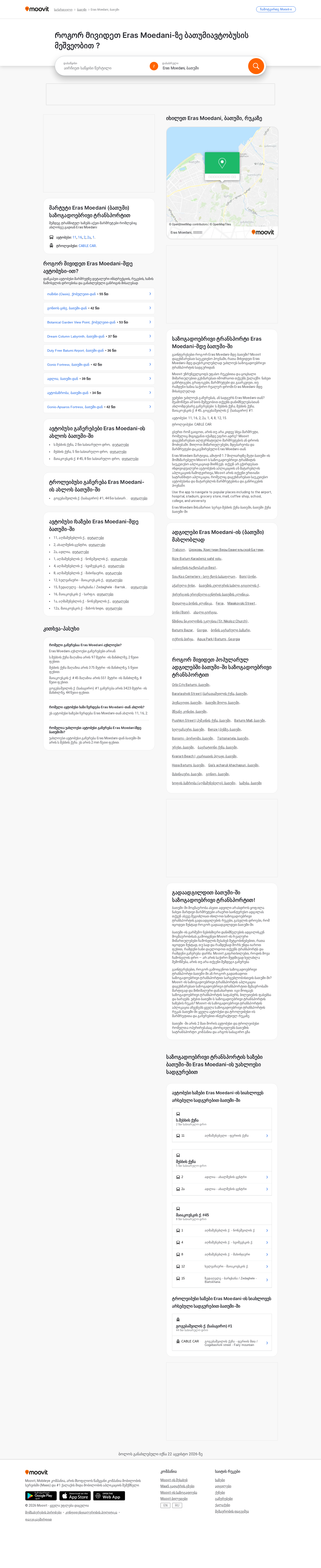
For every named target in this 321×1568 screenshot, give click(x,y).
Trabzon (178, 550)
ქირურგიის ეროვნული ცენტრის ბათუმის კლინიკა (210, 594)
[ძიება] (256, 66)
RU (177, 1505)
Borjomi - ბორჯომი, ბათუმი (192, 738)
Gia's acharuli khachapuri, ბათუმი (233, 765)
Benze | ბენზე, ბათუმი (224, 729)
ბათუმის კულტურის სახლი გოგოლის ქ (229, 585)
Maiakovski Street (241, 603)
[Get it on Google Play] (41, 1495)
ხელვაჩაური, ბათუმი (188, 729)
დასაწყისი (70, 63)
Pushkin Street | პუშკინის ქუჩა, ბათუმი (201, 720)
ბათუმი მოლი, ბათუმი (222, 702)
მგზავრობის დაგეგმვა (232, 1511)
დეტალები (120, 444)
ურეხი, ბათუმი (183, 747)
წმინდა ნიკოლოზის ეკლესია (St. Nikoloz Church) (210, 621)
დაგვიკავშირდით (38, 1519)
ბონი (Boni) (180, 612)
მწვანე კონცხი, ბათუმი (189, 711)
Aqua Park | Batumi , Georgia (218, 639)
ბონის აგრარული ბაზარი (230, 630)
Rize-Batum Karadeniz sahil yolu (196, 559)
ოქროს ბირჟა (182, 639)
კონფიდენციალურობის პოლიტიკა (91, 1512)
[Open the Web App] (109, 1495)
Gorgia (202, 630)
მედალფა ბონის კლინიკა (192, 603)
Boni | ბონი (247, 576)
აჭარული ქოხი (183, 585)
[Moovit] (37, 9)
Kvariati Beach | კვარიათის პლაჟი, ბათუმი (204, 756)
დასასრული (170, 63)
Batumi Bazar (182, 630)
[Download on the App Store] (75, 1495)
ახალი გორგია (205, 612)
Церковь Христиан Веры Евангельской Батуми (226, 550)
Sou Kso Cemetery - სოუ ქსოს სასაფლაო (203, 576)
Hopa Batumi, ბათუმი (188, 765)
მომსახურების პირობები (43, 1512)
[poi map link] (222, 183)
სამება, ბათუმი (250, 783)
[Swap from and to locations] (154, 66)
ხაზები (220, 1480)
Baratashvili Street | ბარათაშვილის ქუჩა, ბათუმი (209, 694)
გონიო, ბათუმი (217, 774)
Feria (219, 603)
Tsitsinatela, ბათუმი (232, 738)
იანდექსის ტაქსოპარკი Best (194, 567)
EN (166, 1505)
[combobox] (104, 68)
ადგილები (223, 1486)
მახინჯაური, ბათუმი (187, 774)
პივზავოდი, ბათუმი (186, 702)
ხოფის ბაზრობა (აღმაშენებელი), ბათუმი (203, 783)
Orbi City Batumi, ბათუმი (190, 685)
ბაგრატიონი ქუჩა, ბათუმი (217, 747)
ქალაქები (222, 1505)
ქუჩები (220, 1492)
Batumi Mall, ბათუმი (249, 720)
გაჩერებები (224, 1498)
